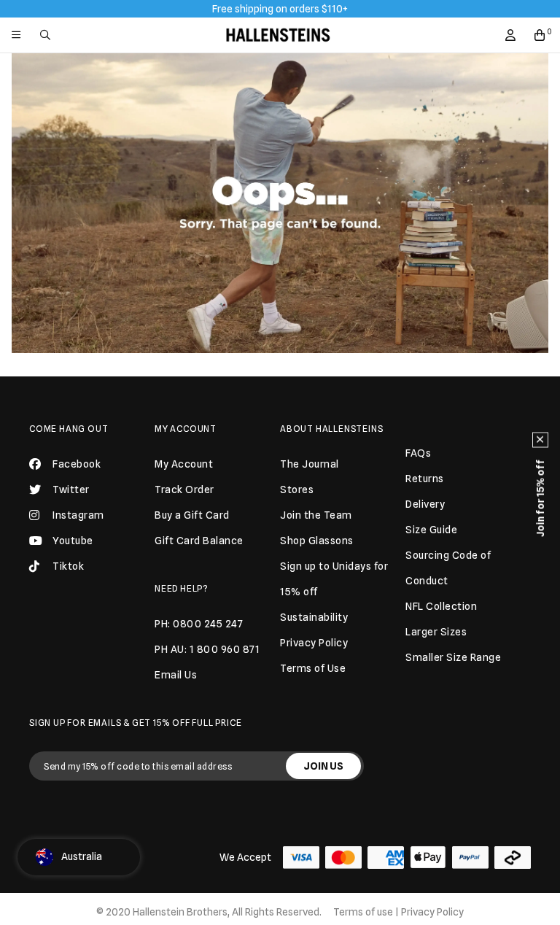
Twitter (71, 489)
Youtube (72, 540)
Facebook (76, 464)
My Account (186, 428)
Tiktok (68, 566)
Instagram (78, 515)
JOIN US (323, 766)
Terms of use (363, 912)
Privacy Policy (432, 912)
